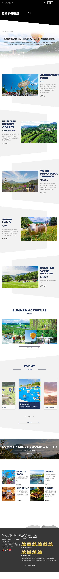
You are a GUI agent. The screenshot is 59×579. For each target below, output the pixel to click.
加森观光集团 (39, 560)
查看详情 (42, 96)
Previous (26, 417)
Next (33, 417)
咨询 (55, 560)
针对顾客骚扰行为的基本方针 (38, 558)
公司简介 (24, 558)
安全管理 (24, 560)
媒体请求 (45, 560)
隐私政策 (29, 558)
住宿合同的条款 (50, 558)
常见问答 (51, 560)
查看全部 (29, 422)
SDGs (33, 560)
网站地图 (29, 560)
